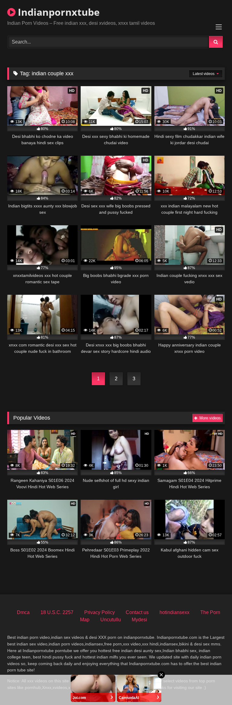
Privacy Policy (99, 612)
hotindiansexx (174, 612)
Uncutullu (110, 619)
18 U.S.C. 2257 (56, 612)
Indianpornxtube (57, 11)
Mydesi (139, 619)
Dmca (23, 612)
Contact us (137, 612)
